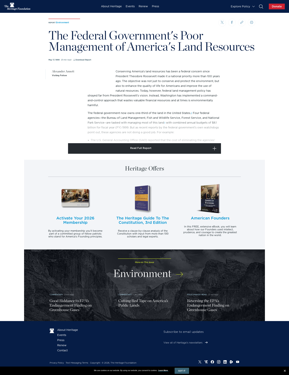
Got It (181, 371)
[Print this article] (251, 22)
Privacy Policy (57, 363)
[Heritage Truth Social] (206, 362)
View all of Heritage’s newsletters (182, 342)
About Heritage (111, 6)
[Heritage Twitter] (199, 362)
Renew (143, 6)
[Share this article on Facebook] (232, 22)
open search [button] (261, 6)
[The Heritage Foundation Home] (17, 6)
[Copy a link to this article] (241, 22)
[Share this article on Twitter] (222, 23)
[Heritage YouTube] (237, 362)
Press (155, 6)
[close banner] (285, 371)
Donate (277, 6)
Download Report (83, 60)
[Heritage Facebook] (212, 362)
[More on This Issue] (179, 272)
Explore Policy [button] (240, 6)
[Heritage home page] (52, 330)
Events (130, 6)
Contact (62, 350)
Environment (62, 22)
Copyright (95, 363)
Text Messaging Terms (77, 363)
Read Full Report (140, 148)
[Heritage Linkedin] (225, 362)
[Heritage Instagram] (218, 362)
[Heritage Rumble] (231, 362)
